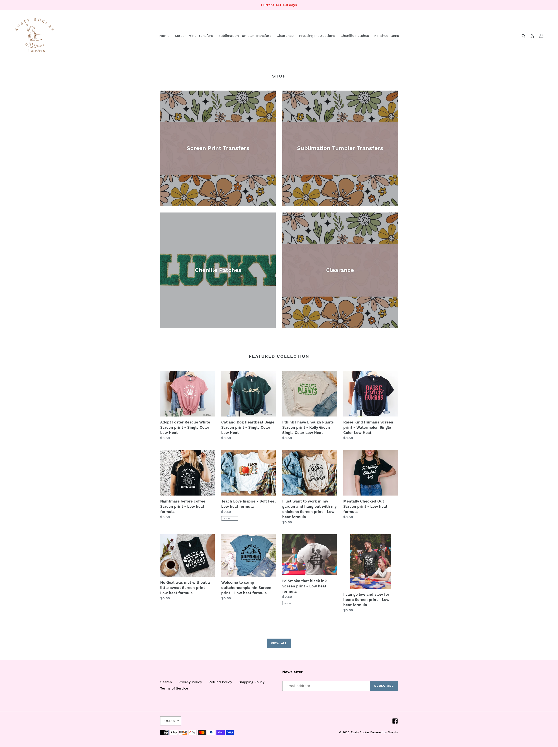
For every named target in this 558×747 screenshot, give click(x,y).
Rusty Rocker (360, 732)
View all (279, 643)
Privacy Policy (190, 682)
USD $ (169, 721)
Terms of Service (174, 688)
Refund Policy (220, 682)
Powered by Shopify (384, 732)
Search (166, 682)
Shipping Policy (252, 682)
